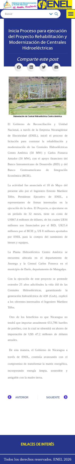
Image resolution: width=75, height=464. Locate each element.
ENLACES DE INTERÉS (37, 444)
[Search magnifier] (56, 14)
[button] (70, 14)
